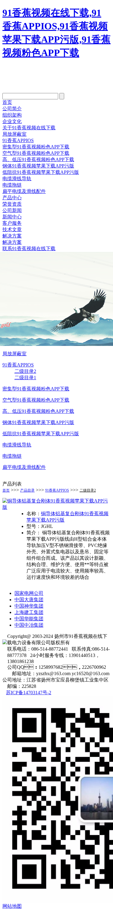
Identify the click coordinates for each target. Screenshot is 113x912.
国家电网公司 (28, 593)
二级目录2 (25, 371)
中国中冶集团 (28, 625)
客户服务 (12, 223)
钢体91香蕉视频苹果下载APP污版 (38, 165)
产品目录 (27, 490)
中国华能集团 (28, 618)
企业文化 (12, 121)
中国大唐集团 (28, 599)
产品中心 (12, 197)
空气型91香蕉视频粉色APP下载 (35, 153)
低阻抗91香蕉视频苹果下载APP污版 (40, 172)
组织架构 (12, 115)
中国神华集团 (28, 606)
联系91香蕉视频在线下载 (28, 248)
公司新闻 (12, 210)
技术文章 (12, 229)
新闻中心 (12, 216)
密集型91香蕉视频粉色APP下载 (35, 146)
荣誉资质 (12, 204)
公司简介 (12, 108)
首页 (7, 102)
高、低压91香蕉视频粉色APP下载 (38, 411)
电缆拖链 (12, 184)
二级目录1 (25, 377)
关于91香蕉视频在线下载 (28, 127)
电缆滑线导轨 (16, 178)
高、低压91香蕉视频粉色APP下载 (38, 159)
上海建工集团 (28, 612)
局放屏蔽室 (14, 134)
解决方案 (12, 235)
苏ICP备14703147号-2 (28, 692)
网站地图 (12, 906)
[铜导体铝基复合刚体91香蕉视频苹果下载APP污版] (56, 507)
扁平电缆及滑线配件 (24, 191)
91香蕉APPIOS (18, 140)
